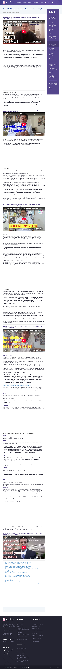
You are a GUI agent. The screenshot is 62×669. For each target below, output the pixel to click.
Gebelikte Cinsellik (35, 628)
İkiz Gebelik (19, 632)
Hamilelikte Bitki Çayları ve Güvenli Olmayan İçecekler (17, 576)
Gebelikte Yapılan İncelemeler (38, 633)
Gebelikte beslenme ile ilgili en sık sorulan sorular (16, 577)
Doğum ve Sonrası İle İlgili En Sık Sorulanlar (23, 661)
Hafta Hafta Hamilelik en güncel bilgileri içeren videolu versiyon (23, 629)
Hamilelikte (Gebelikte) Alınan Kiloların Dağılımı (16, 572)
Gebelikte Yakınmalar (36, 631)
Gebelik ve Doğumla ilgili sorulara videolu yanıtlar (22, 639)
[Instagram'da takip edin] (48, 2)
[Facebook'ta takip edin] (50, 2)
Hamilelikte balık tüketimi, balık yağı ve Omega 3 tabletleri (18, 574)
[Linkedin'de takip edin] (52, 2)
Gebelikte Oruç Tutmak (10, 580)
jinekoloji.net (5, 641)
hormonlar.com (11, 641)
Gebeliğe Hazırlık (35, 622)
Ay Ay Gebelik (20, 624)
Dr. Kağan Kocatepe (7, 627)
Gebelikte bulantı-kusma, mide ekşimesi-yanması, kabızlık (18, 566)
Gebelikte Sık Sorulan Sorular (23, 634)
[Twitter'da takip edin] (55, 2)
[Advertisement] (24, 80)
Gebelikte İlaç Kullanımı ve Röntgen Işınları (37, 636)
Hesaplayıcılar (20, 626)
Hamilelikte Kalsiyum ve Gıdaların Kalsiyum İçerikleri (17, 575)
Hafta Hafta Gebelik (21, 622)
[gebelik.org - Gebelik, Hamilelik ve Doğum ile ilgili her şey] (8, 2)
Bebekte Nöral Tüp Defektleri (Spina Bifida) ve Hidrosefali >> (17, 385)
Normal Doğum (20, 650)
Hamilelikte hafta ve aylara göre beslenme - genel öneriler (18, 562)
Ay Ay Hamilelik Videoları (22, 636)
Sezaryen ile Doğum (21, 651)
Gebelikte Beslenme (36, 626)
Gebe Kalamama (35, 641)
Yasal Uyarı (27, 667)
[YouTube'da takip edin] (45, 2)
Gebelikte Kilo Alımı (9, 571)
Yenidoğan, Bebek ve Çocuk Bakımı (23, 658)
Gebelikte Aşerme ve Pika (11, 579)
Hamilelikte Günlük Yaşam (37, 630)
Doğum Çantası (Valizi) (22, 648)
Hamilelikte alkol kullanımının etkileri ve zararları (16, 581)
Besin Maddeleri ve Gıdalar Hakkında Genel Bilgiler (16, 567)
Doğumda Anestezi (21, 653)
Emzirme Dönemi (20, 655)
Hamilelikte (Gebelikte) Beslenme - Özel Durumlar (16, 563)
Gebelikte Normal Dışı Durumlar (36, 639)
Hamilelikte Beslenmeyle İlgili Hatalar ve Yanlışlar (16, 565)
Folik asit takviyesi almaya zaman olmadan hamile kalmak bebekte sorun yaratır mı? (24, 583)
